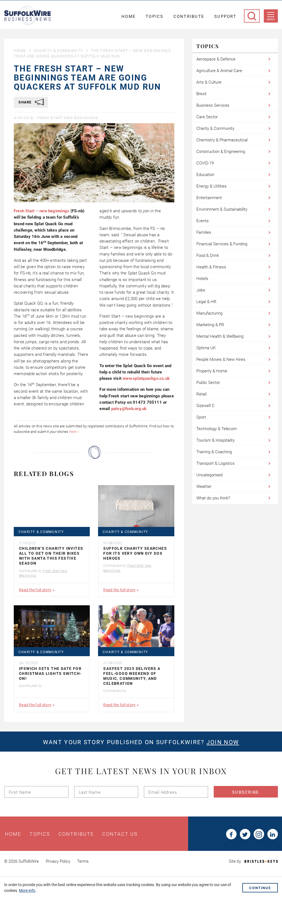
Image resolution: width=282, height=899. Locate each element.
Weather (204, 486)
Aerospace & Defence (215, 59)
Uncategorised (209, 474)
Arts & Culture (208, 82)
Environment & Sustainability (221, 209)
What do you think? (213, 498)
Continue (260, 888)
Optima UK (206, 347)
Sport (201, 417)
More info (27, 890)
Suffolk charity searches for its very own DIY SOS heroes (135, 553)
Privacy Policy (58, 861)
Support (225, 16)
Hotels (202, 278)
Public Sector (208, 382)
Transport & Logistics (215, 463)
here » (74, 432)
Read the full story (35, 590)
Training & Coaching (214, 451)
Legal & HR (206, 301)
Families (203, 232)
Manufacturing (209, 313)
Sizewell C (205, 405)
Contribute (189, 16)
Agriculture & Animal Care (219, 70)
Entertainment (209, 197)
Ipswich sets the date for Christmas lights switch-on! (50, 673)
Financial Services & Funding (221, 243)
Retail (201, 394)
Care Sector (207, 116)
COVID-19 (205, 163)
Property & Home (211, 371)
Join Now (223, 742)
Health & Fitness (211, 267)
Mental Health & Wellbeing (219, 336)
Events (202, 220)
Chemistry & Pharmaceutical (222, 140)
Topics (155, 16)
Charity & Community (58, 50)
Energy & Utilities (211, 186)
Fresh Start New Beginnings (67, 118)
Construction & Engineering (220, 151)
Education (205, 174)
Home (128, 16)
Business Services (212, 105)
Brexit (201, 93)
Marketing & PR (210, 324)
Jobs (200, 290)
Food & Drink (207, 255)
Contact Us (120, 834)
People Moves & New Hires (220, 359)
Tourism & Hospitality (215, 440)
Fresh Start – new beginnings (41, 210)
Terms (83, 861)
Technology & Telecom (216, 428)
